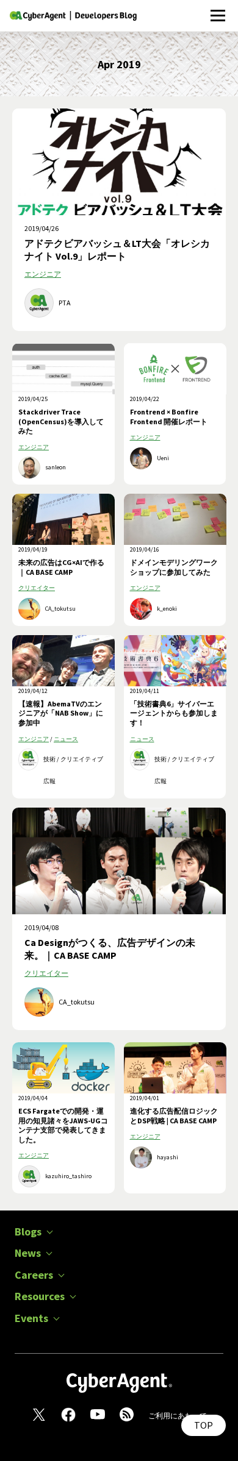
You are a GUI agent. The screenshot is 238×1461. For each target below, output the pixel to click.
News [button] (28, 1253)
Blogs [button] (28, 1232)
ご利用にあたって (177, 1415)
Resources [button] (40, 1296)
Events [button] (31, 1318)
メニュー (217, 9)
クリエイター (36, 588)
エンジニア (42, 274)
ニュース (66, 739)
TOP (203, 1425)
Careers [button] (34, 1275)
